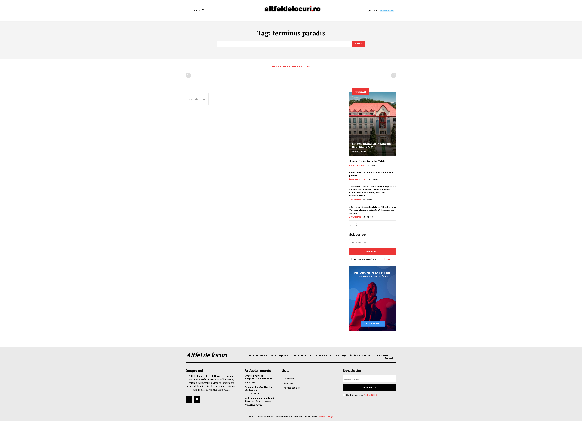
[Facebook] (189, 399)
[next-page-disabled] (393, 75)
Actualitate (355, 200)
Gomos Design (325, 416)
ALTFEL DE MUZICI (357, 165)
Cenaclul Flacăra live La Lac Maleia (367, 160)
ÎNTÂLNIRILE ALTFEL (358, 179)
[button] (200, 10)
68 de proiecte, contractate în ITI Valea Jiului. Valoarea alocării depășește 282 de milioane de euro (372, 209)
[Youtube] (197, 399)
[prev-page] (188, 75)
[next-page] (356, 225)
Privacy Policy (383, 259)
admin (355, 151)
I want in (371, 251)
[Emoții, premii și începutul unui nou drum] (372, 124)
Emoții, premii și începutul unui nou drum (371, 145)
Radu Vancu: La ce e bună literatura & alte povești (371, 174)
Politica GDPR (370, 395)
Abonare (368, 388)
